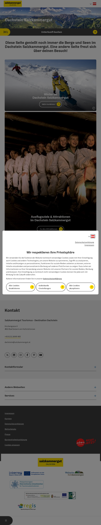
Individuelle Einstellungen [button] (45, 287)
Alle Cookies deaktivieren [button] (14, 287)
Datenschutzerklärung (84, 242)
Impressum (89, 245)
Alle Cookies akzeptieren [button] (74, 287)
